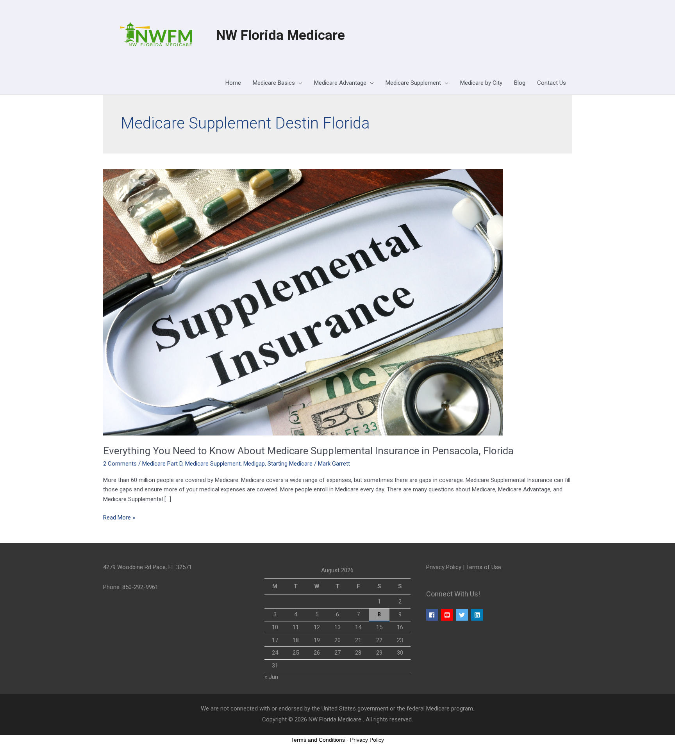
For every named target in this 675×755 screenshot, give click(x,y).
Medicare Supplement (213, 463)
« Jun (271, 676)
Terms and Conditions (318, 740)
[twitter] (463, 615)
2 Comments (120, 463)
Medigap (254, 463)
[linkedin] (478, 615)
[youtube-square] (448, 615)
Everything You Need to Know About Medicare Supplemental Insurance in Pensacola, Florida (308, 451)
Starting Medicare (290, 463)
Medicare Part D (162, 463)
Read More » (119, 517)
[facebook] (433, 615)
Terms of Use (483, 567)
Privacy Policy (443, 567)
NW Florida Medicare (280, 35)
